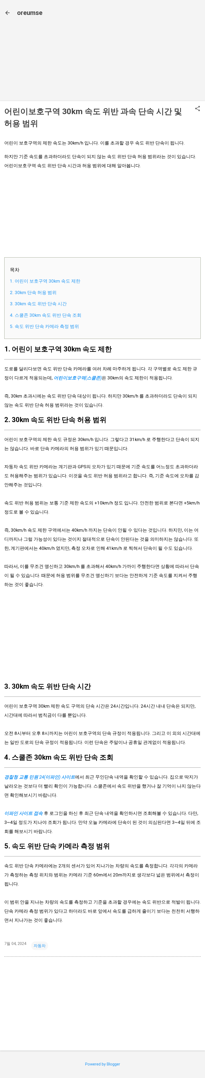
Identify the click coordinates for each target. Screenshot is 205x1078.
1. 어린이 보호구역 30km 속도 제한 (45, 281)
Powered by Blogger (102, 1064)
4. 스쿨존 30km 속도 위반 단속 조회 (45, 315)
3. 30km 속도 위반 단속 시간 (38, 303)
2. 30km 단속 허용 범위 (33, 292)
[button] (197, 109)
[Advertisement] (102, 59)
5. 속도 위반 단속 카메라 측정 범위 (44, 326)
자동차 (40, 945)
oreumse (29, 13)
